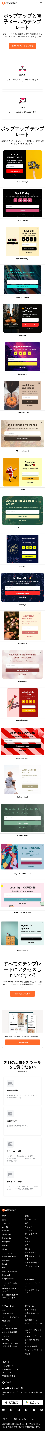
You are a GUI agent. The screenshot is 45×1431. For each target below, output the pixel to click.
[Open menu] (41, 3)
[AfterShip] (10, 3)
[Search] (36, 3)
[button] (22, 164)
